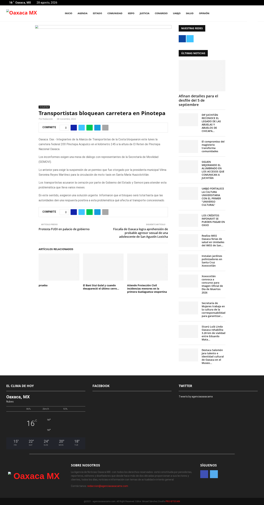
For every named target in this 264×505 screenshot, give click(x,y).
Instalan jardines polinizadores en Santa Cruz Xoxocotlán (212, 260)
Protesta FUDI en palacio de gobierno (64, 229)
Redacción (48, 119)
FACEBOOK (101, 386)
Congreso (161, 13)
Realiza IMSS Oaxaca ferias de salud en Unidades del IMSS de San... (213, 240)
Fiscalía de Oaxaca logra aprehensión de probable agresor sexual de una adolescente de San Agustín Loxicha (140, 233)
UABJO (176, 13)
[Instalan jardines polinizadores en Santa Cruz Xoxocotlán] (188, 260)
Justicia (144, 13)
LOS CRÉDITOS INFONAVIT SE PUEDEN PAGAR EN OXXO (213, 220)
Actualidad (44, 107)
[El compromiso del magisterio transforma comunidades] (188, 146)
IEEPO (131, 13)
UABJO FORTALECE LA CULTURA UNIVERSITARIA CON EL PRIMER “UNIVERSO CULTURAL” (213, 196)
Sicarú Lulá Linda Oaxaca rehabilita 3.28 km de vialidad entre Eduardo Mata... (213, 333)
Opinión (204, 13)
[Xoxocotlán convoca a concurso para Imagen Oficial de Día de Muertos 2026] (188, 281)
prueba (43, 285)
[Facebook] (239, 14)
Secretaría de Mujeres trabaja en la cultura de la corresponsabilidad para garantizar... (213, 309)
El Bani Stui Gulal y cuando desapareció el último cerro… (101, 287)
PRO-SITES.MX (173, 501)
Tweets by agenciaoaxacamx (196, 396)
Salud (190, 13)
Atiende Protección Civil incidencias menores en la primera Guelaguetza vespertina (147, 288)
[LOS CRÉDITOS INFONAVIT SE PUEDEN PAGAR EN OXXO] (188, 220)
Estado (97, 13)
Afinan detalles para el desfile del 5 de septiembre (198, 100)
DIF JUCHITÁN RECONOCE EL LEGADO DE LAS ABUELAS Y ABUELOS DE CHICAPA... (211, 123)
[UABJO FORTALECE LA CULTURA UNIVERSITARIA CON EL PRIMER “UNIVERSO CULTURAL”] (188, 193)
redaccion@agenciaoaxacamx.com (107, 486)
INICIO (68, 13)
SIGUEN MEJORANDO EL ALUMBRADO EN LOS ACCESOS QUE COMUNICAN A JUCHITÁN (213, 170)
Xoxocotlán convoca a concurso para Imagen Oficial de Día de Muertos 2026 (212, 284)
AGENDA (82, 13)
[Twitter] (243, 14)
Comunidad (114, 13)
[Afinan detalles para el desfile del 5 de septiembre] (202, 75)
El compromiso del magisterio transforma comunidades (213, 146)
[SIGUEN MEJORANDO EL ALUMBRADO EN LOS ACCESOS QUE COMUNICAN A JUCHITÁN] (188, 166)
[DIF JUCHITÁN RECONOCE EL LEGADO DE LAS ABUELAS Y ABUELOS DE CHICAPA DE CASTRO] (188, 119)
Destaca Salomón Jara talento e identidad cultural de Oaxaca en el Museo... (213, 356)
